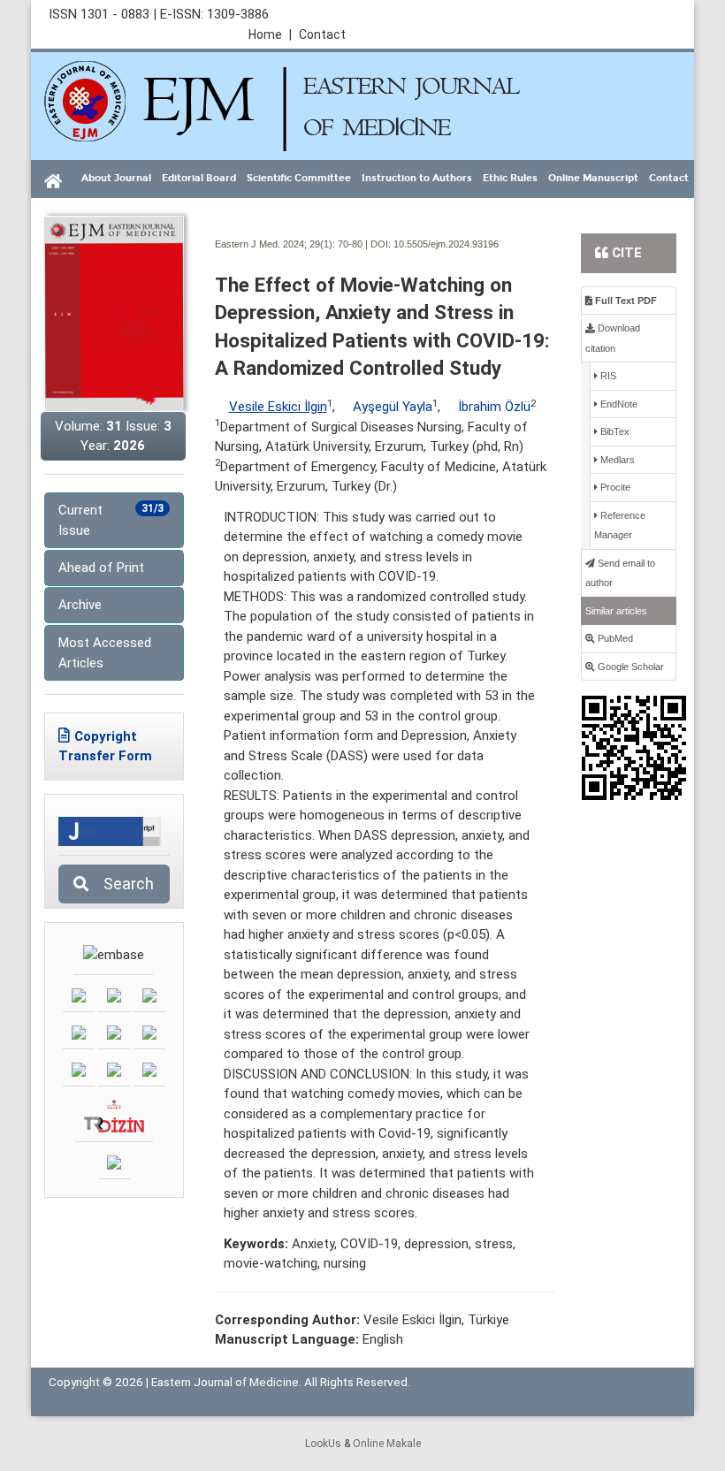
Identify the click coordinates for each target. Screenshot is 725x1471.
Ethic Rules (510, 178)
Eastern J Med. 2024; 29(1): (275, 244)
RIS (607, 375)
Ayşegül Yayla (392, 407)
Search (123, 883)
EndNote (617, 404)
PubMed (614, 638)
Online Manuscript (593, 178)
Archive (80, 605)
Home (270, 34)
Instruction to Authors (417, 178)
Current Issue (111, 520)
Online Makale (387, 1443)
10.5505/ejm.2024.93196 (446, 244)
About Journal (116, 178)
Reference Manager (619, 525)
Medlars (616, 459)
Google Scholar (629, 666)
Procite (614, 487)
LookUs (323, 1443)
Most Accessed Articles (104, 653)
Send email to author (620, 573)
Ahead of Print (101, 567)
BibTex (614, 431)
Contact (322, 34)
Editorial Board (199, 178)
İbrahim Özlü (494, 407)
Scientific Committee (299, 178)
